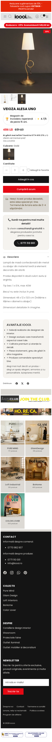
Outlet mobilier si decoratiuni (19, 647)
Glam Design (10, 595)
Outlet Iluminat (11, 642)
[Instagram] (11, 573)
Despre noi (8, 706)
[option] (26, 60)
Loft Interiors (10, 600)
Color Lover (9, 610)
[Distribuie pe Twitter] (22, 383)
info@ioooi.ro (15, 563)
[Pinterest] (25, 573)
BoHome (8, 605)
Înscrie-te (13, 691)
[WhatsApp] (18, 573)
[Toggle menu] (5, 16)
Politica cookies (37, 710)
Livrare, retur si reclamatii (14, 710)
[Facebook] (5, 573)
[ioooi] (23, 16)
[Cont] (35, 16)
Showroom (9, 632)
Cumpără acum (26, 189)
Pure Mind (8, 590)
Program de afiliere (12, 714)
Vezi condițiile (9, 140)
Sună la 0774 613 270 (34, 135)
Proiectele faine (12, 637)
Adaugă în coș (26, 179)
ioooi (12, 723)
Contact (20, 706)
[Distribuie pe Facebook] (16, 383)
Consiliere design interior (17, 628)
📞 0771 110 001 (26, 243)
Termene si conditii (36, 706)
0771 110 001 (14, 559)
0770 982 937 (15, 547)
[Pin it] (28, 383)
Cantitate (9, 163)
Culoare (11, 145)
